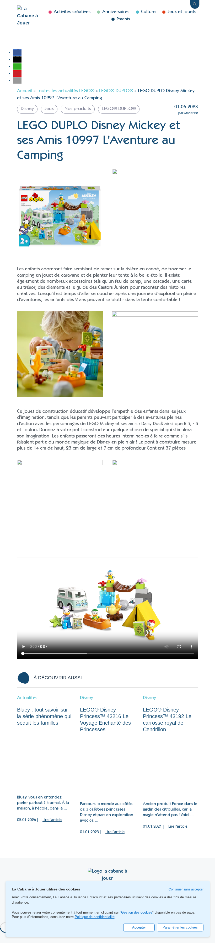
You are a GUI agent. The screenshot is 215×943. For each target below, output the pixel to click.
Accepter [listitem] (139, 927)
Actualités (27, 698)
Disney (86, 698)
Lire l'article (52, 820)
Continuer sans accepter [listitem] (186, 889)
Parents (123, 19)
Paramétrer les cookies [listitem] (180, 927)
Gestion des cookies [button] (136, 912)
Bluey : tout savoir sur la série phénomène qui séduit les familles (44, 716)
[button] (17, 52)
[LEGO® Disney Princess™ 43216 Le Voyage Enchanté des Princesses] (107, 767)
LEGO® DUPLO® (116, 91)
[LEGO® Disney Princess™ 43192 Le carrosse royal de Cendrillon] (170, 767)
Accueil (24, 91)
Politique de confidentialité (95, 917)
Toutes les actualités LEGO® (65, 91)
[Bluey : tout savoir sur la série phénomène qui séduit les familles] (44, 761)
